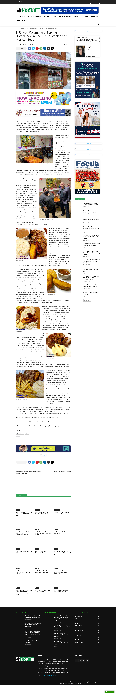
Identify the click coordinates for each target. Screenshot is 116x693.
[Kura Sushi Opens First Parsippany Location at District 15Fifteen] (49, 635)
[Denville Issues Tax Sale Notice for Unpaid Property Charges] (78, 286)
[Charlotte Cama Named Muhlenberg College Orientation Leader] (78, 229)
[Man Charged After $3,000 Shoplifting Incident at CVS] (62, 524)
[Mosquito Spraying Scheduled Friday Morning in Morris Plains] (78, 205)
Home (17, 28)
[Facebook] (90, 3)
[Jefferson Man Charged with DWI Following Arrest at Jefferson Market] (78, 261)
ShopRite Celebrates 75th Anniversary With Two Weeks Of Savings (62, 627)
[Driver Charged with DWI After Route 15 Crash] (24, 544)
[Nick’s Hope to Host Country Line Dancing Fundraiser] (43, 582)
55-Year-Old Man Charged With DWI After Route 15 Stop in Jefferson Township (91, 278)
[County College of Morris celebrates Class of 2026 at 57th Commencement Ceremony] (24, 524)
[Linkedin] (44, 48)
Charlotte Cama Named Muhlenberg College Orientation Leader (91, 228)
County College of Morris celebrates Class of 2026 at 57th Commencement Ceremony (24, 533)
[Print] (48, 48)
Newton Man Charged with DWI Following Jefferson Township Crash (91, 269)
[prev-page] (17, 598)
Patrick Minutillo (23, 44)
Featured (18, 529)
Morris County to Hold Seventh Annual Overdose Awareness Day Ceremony (91, 253)
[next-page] (19, 598)
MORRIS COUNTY (80, 199)
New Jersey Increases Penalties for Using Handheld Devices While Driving (91, 237)
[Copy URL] (52, 48)
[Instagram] (93, 3)
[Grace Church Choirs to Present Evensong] (78, 221)
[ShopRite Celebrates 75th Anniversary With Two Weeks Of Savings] (49, 627)
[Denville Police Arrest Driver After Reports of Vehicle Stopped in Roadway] (24, 563)
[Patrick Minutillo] (17, 44)
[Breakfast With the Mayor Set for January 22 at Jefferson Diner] (43, 563)
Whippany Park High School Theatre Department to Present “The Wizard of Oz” (62, 553)
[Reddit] (80, 660)
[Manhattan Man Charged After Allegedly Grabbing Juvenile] (78, 294)
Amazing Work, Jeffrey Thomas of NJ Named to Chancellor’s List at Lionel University (43, 533)
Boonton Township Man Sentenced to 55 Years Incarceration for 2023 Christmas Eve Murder (62, 572)
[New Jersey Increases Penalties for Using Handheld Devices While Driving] (78, 237)
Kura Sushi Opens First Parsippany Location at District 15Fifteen (61, 635)
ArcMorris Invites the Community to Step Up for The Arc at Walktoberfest (91, 212)
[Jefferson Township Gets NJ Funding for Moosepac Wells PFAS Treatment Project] (24, 505)
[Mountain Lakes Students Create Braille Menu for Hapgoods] (62, 582)
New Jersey (37, 509)
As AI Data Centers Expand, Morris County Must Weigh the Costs (61, 643)
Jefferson (18, 509)
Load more (86, 300)
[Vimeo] (97, 3)
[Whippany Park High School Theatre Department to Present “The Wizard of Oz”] (62, 544)
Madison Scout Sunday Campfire (62, 471)
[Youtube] (99, 3)
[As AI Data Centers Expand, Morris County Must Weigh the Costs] (49, 643)
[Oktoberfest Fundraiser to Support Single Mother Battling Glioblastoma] (43, 505)
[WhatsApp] (40, 48)
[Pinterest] (37, 48)
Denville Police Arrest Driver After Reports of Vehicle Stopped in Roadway (23, 572)
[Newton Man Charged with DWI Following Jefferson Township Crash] (78, 270)
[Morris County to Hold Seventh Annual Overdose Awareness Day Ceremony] (78, 253)
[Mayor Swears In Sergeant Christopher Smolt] (43, 544)
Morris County (57, 509)
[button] (98, 24)
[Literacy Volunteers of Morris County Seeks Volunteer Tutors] (62, 505)
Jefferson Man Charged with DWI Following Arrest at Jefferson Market (91, 261)
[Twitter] (95, 3)
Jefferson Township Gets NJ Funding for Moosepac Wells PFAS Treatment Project (24, 514)
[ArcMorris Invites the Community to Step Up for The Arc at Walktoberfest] (78, 213)
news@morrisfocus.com (50, 675)
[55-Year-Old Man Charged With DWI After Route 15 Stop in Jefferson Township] (78, 278)
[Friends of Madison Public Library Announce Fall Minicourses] (78, 245)
